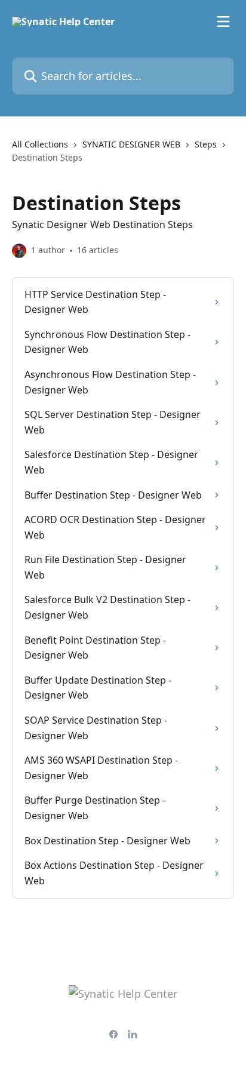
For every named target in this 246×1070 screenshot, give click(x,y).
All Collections (40, 144)
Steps (206, 144)
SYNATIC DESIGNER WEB (131, 144)
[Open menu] (223, 21)
